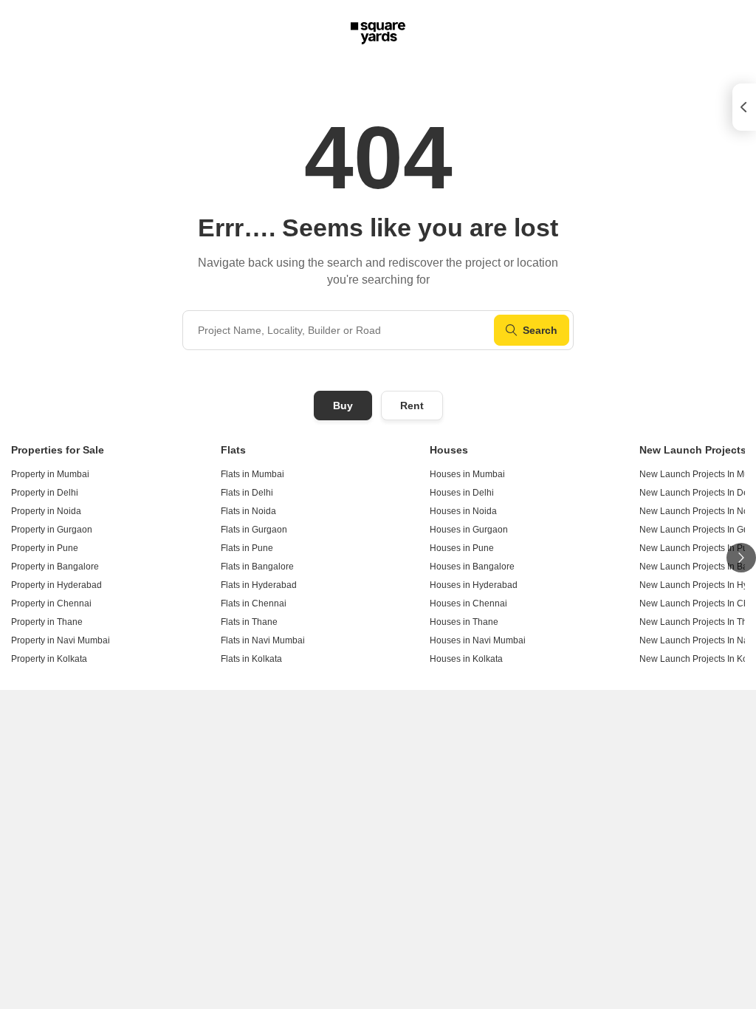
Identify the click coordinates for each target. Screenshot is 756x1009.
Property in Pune (44, 548)
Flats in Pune (247, 548)
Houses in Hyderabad (474, 585)
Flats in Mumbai (252, 474)
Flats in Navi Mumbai (263, 640)
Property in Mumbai (50, 474)
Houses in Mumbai (467, 474)
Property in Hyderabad (56, 585)
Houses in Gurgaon (469, 529)
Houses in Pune (462, 548)
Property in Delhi (44, 493)
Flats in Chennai (253, 603)
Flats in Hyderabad (259, 585)
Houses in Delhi (462, 493)
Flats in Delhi (247, 493)
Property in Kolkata (49, 659)
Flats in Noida (248, 511)
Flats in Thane (249, 622)
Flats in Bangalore (257, 566)
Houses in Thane (464, 622)
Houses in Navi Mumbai (478, 640)
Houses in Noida (463, 511)
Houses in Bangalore (472, 566)
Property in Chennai (51, 603)
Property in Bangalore (55, 566)
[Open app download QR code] (744, 107)
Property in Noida (46, 511)
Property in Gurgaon (51, 529)
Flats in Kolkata (251, 659)
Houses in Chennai (468, 603)
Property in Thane (47, 622)
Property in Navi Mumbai (60, 640)
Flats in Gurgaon (254, 529)
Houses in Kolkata (466, 659)
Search (540, 330)
